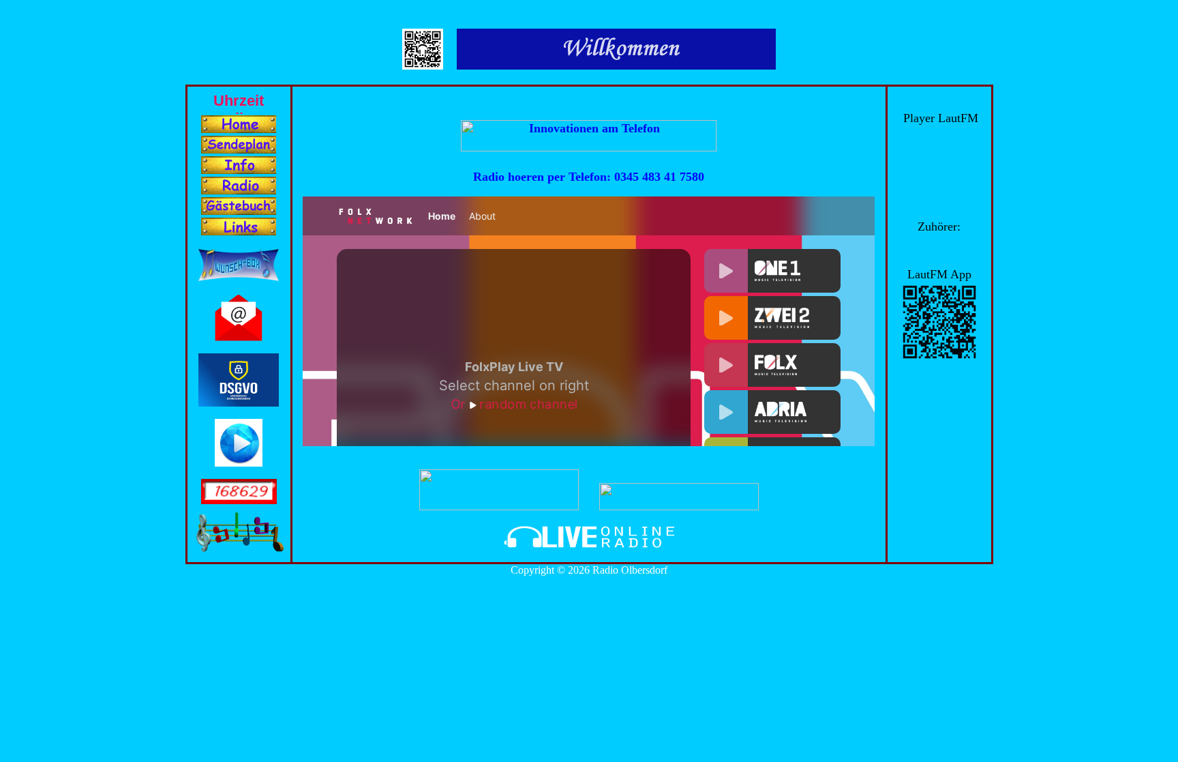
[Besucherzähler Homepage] (239, 500)
